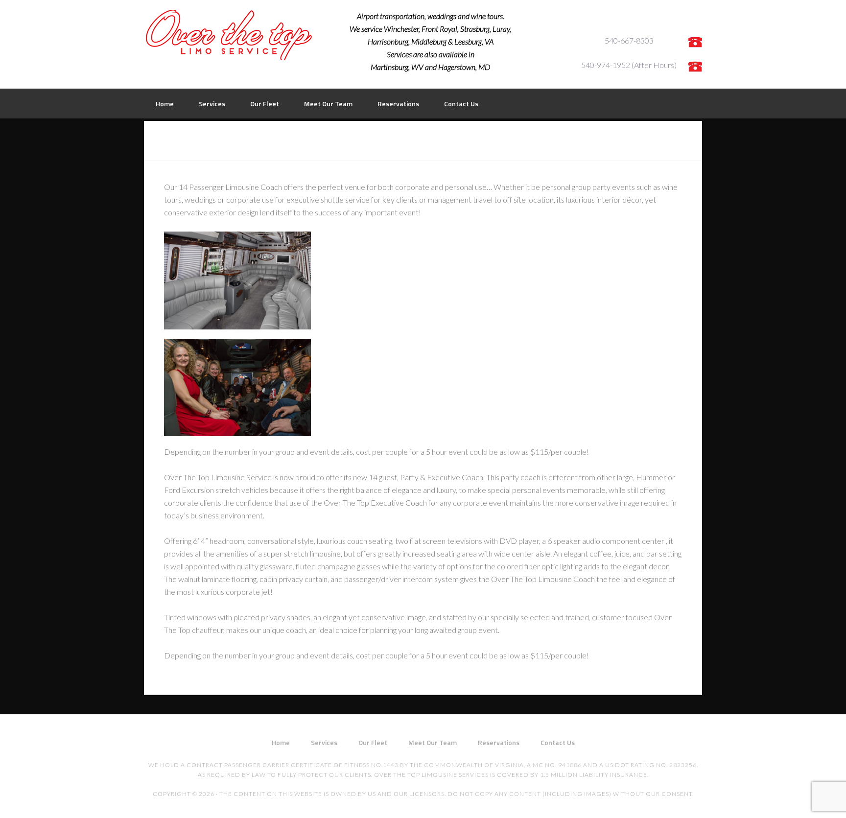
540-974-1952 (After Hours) (629, 65)
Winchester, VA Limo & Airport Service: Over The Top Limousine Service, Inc (229, 35)
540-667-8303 (629, 40)
